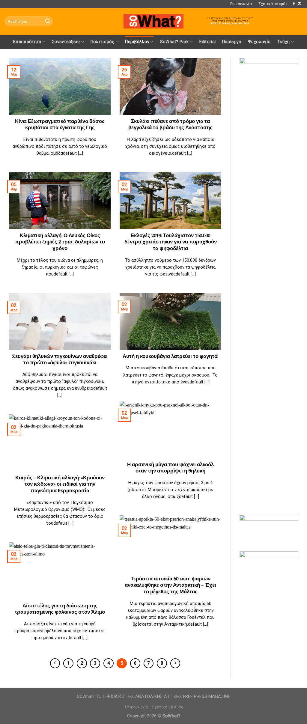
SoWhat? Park (174, 41)
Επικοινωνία (241, 3)
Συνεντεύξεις (66, 41)
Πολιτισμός (103, 41)
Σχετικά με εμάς (273, 3)
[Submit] (48, 21)
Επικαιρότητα (27, 41)
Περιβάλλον (137, 41)
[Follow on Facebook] (294, 4)
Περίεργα (231, 41)
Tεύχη (283, 41)
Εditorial (207, 41)
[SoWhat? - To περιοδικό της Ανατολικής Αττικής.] (153, 21)
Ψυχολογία (259, 41)
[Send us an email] (299, 4)
